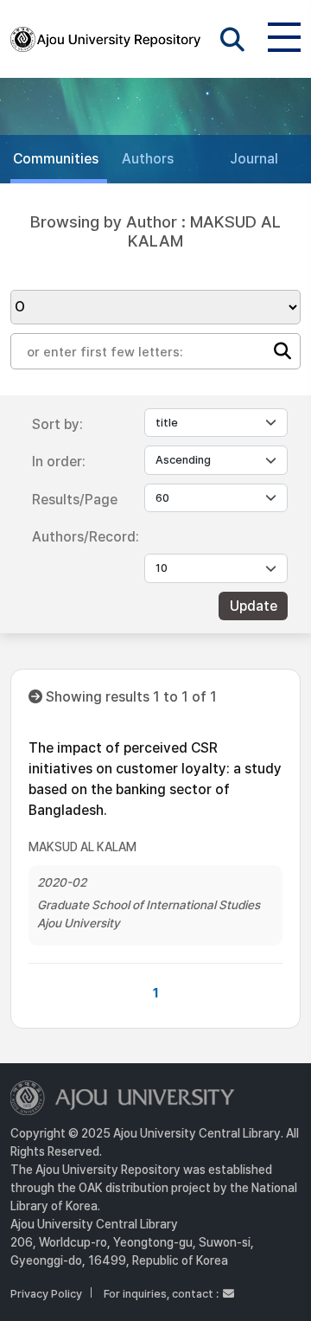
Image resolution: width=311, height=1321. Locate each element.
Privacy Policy (46, 1293)
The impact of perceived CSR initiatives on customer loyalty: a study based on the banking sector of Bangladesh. (155, 779)
